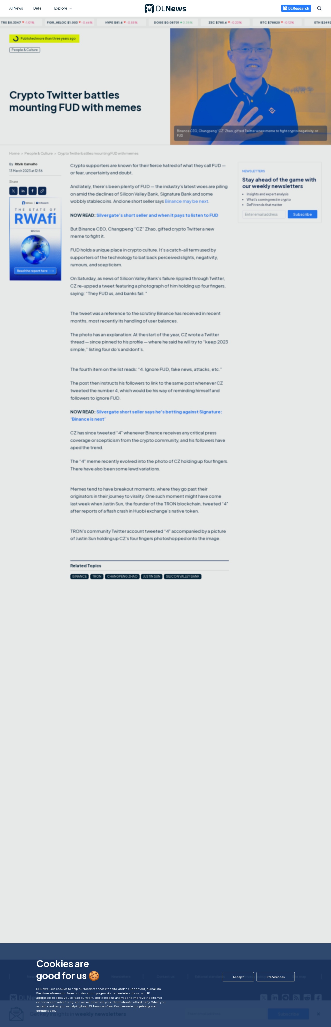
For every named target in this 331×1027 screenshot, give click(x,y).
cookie (41, 1010)
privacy (144, 1006)
